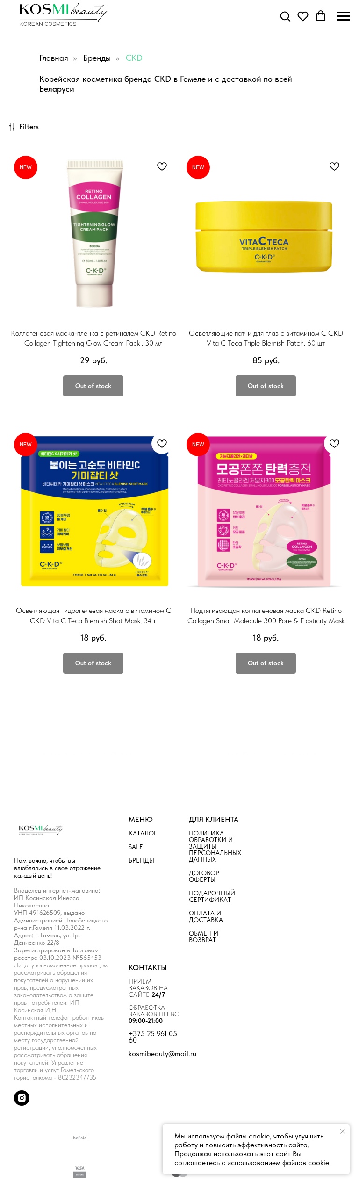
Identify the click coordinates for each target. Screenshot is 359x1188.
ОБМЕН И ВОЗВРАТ (203, 936)
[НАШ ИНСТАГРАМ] (21, 1103)
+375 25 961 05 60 (153, 1037)
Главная (53, 58)
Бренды (97, 58)
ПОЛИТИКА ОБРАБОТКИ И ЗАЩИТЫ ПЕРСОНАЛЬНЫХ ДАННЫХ (215, 846)
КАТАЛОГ (143, 833)
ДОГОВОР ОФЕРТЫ (204, 876)
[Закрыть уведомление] (342, 1131)
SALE (136, 846)
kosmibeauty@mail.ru (162, 1054)
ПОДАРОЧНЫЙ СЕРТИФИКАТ (212, 896)
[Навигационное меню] (343, 16)
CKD (134, 58)
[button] (285, 16)
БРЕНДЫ (141, 860)
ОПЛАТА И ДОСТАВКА (206, 916)
